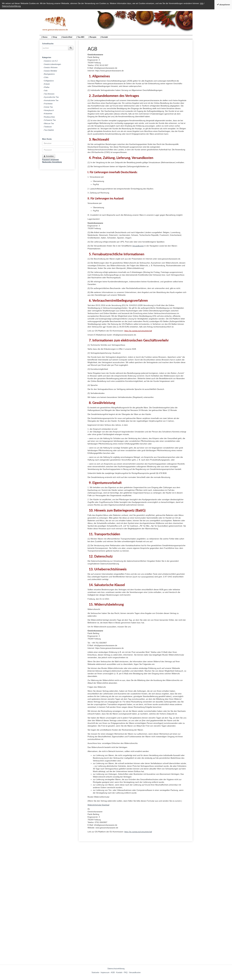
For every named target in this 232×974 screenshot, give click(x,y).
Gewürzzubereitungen (52, 64)
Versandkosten (138, 246)
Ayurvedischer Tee (51, 97)
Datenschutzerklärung (11, 6)
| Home (44, 37)
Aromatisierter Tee (51, 100)
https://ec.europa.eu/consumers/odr (138, 331)
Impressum (105, 972)
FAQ (125, 972)
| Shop (54, 37)
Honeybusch (49, 110)
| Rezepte (92, 37)
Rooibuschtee (49, 117)
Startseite (95, 972)
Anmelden (49, 156)
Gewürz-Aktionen (50, 67)
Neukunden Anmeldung (52, 162)
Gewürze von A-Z (51, 61)
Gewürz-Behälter (50, 71)
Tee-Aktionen (49, 94)
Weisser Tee (49, 123)
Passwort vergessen (50, 160)
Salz (46, 91)
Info (201, 3)
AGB (113, 972)
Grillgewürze (49, 81)
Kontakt (119, 972)
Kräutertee (48, 114)
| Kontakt (104, 37)
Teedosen (48, 127)
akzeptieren (224, 4)
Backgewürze (49, 74)
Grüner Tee (48, 107)
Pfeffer (46, 87)
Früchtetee (48, 104)
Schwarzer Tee (50, 120)
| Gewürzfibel (66, 37)
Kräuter (47, 84)
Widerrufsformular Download (98, 805)
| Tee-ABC (80, 37)
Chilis (46, 77)
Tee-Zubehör (49, 130)
